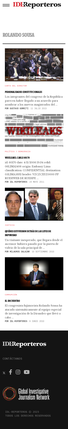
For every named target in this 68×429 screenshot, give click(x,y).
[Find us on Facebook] (10, 372)
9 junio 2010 (36, 321)
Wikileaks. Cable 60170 (17, 157)
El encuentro (12, 300)
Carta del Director (16, 86)
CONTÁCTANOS (12, 358)
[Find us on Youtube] (27, 372)
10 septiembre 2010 (43, 251)
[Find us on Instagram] (18, 372)
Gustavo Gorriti (19, 108)
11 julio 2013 (39, 108)
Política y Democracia (18, 151)
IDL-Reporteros (18, 182)
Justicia (10, 225)
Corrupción (11, 295)
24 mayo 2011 (36, 182)
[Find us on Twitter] (4, 372)
